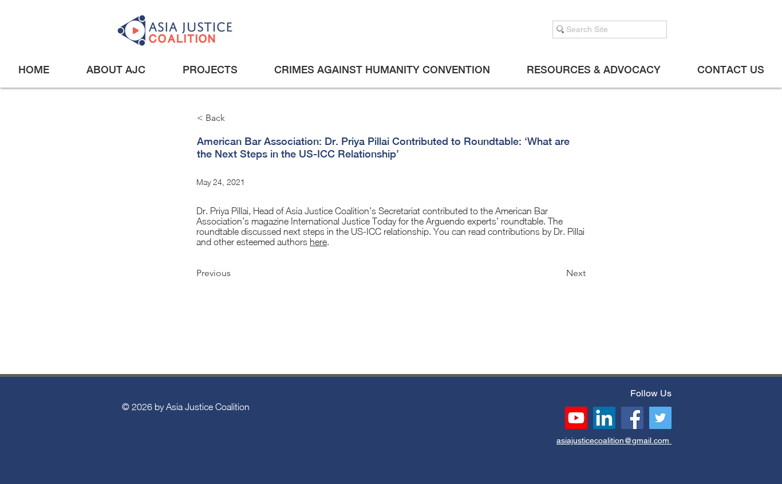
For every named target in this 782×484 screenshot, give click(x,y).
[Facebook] (632, 418)
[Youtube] (576, 418)
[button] (116, 69)
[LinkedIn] (604, 418)
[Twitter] (660, 418)
